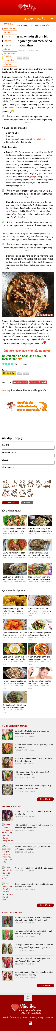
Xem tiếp (44, 799)
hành (35, 139)
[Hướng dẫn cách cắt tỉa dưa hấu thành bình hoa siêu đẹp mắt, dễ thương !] (7, 935)
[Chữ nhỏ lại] (19, 59)
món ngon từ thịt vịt (37, 382)
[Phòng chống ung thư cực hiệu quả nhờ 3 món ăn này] (7, 815)
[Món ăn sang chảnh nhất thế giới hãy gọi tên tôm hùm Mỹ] (7, 748)
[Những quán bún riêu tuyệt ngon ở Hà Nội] (7, 776)
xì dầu (8, 239)
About (25, 1017)
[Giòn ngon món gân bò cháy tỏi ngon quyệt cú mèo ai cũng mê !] (15, 600)
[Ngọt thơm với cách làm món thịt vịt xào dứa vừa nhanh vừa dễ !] (40, 569)
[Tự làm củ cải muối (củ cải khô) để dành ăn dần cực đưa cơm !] (15, 673)
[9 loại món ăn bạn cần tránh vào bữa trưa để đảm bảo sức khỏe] (7, 892)
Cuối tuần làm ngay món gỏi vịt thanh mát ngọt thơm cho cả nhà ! (40, 531)
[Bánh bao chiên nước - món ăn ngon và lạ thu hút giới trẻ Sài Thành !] (7, 789)
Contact (49, 1017)
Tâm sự (7, 49)
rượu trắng (11, 179)
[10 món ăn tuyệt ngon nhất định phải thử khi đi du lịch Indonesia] (7, 762)
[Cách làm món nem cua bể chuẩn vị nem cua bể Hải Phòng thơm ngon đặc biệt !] (15, 649)
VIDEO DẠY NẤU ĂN (34, 19)
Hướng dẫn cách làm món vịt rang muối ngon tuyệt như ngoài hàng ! (14, 531)
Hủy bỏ (27, 502)
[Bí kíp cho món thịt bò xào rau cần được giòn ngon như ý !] (15, 697)
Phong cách (9, 60)
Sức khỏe (8, 37)
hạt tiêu (41, 139)
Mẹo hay (7, 41)
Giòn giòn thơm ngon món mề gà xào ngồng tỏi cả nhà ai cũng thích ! (39, 635)
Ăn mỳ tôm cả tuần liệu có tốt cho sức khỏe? (34, 868)
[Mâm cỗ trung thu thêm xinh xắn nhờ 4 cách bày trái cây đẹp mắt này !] (7, 976)
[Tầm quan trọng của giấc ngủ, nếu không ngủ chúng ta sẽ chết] (7, 854)
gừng (32, 176)
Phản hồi (11, 502)
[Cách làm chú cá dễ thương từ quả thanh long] (7, 962)
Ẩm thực (23, 26)
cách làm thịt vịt (20, 382)
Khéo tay (7, 45)
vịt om (30, 69)
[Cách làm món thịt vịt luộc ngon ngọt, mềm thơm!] (15, 569)
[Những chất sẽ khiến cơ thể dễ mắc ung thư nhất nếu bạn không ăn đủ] (7, 832)
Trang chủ (8, 24)
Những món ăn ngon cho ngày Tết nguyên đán (24, 357)
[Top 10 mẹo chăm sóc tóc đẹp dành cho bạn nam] (40, 673)
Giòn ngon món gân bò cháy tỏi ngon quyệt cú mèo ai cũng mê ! (13, 611)
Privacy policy (36, 1017)
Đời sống (8, 64)
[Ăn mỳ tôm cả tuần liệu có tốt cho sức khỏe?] (7, 873)
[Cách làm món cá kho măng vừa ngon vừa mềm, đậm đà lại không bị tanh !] (40, 600)
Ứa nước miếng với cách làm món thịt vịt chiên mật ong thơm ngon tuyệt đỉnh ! (14, 555)
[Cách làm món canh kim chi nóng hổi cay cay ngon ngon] (40, 649)
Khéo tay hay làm (12, 912)
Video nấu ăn (9, 28)
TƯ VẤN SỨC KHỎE (11, 806)
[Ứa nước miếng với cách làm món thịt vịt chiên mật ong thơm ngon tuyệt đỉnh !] (15, 545)
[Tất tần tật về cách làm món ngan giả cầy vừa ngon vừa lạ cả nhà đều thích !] (40, 545)
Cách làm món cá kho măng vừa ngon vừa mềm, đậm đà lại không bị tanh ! (40, 611)
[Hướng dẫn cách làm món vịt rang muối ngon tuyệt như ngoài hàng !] (15, 520)
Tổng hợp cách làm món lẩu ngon (24, 350)
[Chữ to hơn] (26, 59)
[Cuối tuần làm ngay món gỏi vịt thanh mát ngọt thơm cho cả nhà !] (40, 520)
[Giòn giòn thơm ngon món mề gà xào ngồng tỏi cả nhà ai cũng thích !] (40, 624)
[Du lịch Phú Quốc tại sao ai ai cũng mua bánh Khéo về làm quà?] (7, 734)
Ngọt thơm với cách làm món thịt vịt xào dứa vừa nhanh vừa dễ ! (39, 579)
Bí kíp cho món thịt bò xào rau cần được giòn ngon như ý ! (14, 707)
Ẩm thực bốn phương (14, 726)
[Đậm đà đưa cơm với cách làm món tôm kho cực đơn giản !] (15, 624)
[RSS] (30, 1023)
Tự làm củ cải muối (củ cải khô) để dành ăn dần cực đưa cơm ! (14, 683)
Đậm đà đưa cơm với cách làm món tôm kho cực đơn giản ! (15, 635)
